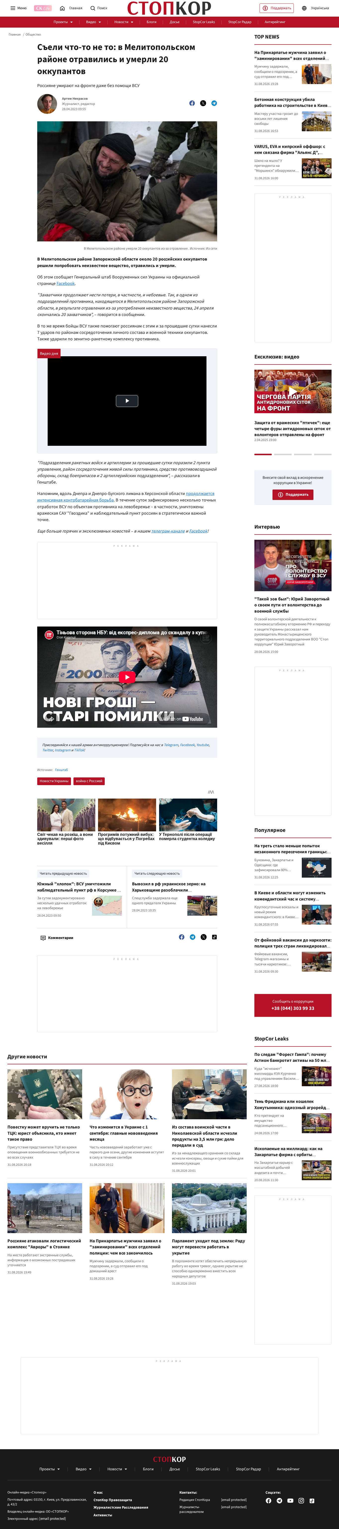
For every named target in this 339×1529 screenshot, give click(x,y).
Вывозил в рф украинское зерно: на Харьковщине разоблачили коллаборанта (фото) (168, 890)
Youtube (202, 745)
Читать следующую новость (157, 873)
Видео (91, 22)
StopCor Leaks (204, 22)
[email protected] (52, 1518)
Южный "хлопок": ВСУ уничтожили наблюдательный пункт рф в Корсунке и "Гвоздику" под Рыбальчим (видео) (78, 890)
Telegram (171, 745)
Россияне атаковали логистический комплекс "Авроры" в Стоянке (44, 1244)
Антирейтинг (275, 22)
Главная (15, 34)
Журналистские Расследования (121, 1507)
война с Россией (89, 781)
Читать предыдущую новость (63, 873)
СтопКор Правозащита (113, 1500)
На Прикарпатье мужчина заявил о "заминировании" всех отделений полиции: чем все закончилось (125, 1247)
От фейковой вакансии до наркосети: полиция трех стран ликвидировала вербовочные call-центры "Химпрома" (293, 949)
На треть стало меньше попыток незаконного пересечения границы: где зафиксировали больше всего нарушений (290, 855)
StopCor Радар (239, 22)
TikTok (79, 750)
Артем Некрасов (75, 98)
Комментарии (60, 938)
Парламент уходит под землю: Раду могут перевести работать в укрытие (208, 1247)
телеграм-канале (168, 531)
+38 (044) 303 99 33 (292, 1008)
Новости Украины (54, 781)
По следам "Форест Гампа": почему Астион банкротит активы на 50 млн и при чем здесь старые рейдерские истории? (291, 1063)
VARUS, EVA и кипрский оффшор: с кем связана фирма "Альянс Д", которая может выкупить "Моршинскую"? (289, 155)
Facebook (66, 283)
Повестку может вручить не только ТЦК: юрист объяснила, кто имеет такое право (43, 1133)
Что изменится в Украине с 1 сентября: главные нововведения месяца (124, 1133)
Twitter (47, 750)
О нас (98, 1492)
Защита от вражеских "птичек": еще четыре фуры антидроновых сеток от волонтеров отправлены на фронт (292, 429)
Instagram (62, 750)
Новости (121, 22)
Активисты (103, 1515)
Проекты (61, 22)
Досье (174, 22)
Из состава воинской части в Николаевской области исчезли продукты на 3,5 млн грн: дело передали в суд (204, 1136)
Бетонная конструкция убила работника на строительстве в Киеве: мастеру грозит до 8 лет (292, 105)
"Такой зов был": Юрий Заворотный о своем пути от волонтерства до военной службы (292, 605)
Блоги (151, 22)
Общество (33, 34)
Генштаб (61, 770)
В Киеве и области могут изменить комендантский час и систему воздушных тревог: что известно (290, 899)
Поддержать (281, 8)
